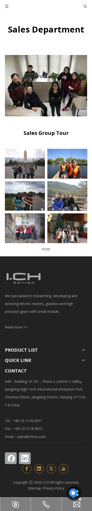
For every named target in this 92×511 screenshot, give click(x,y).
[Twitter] (51, 468)
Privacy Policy (53, 488)
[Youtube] (63, 468)
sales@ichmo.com (31, 436)
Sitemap (34, 488)
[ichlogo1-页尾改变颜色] (23, 278)
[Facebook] (11, 458)
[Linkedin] (25, 458)
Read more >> (16, 327)
